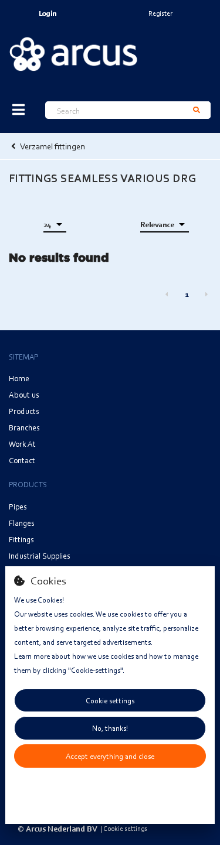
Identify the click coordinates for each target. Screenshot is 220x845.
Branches (24, 427)
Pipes (18, 506)
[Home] (73, 54)
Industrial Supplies (39, 555)
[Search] (196, 110)
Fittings (21, 539)
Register (160, 13)
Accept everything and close (110, 756)
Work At (22, 444)
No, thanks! (110, 728)
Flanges (22, 523)
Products (24, 411)
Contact (22, 460)
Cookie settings (110, 700)
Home (19, 378)
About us (24, 394)
